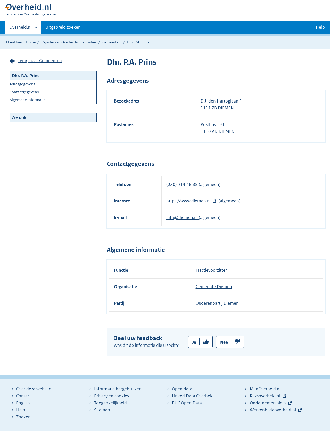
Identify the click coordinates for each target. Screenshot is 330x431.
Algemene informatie (28, 99)
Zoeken (23, 417)
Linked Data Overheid (193, 396)
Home (31, 42)
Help (20, 410)
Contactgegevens (24, 92)
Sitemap (102, 410)
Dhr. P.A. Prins (25, 76)
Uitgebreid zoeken (63, 27)
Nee (224, 342)
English (23, 403)
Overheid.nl (20, 29)
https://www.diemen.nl (188, 201)
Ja (194, 342)
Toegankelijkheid (110, 403)
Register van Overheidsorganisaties (69, 42)
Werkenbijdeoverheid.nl (273, 410)
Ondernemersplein (268, 403)
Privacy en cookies (111, 396)
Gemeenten (111, 42)
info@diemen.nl (182, 217)
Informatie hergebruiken (118, 389)
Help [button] (320, 27)
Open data (182, 389)
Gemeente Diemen (214, 286)
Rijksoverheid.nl (265, 396)
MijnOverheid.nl (265, 389)
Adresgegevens (22, 84)
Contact (23, 396)
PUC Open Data (187, 403)
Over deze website (33, 389)
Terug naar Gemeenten (40, 61)
